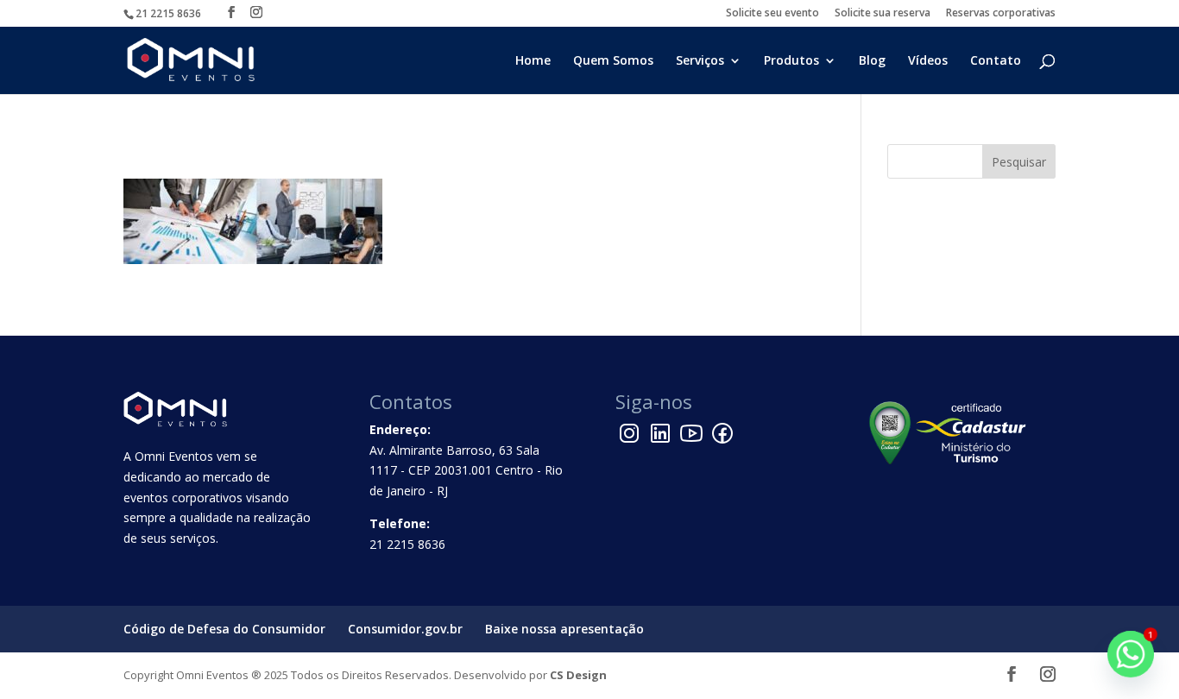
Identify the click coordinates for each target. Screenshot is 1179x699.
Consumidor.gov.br (405, 628)
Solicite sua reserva (882, 14)
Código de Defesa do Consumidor (224, 628)
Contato (995, 61)
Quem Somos (613, 61)
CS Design (578, 675)
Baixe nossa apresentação (564, 628)
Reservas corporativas (1001, 14)
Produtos (791, 61)
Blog (872, 61)
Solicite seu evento (772, 14)
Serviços (700, 61)
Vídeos (928, 61)
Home (533, 61)
